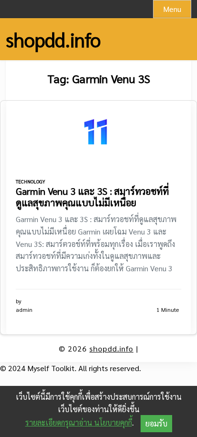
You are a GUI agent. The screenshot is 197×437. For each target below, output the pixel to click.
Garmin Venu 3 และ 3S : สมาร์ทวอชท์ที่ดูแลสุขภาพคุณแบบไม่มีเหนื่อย (92, 196)
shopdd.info (53, 39)
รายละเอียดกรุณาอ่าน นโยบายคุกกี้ (78, 422)
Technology (30, 181)
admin (24, 309)
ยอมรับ (156, 423)
